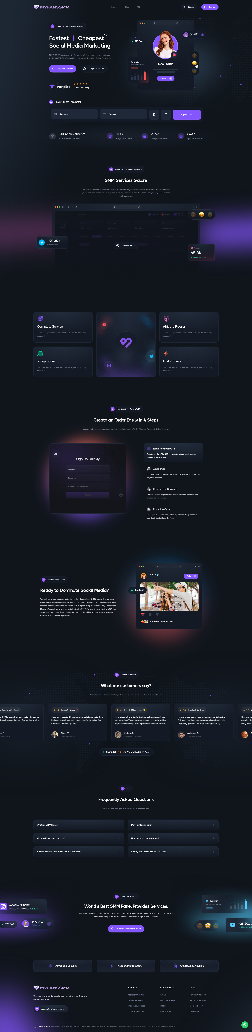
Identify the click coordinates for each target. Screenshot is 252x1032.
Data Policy (195, 1011)
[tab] (173, 452)
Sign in (187, 114)
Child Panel (165, 1011)
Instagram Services (136, 995)
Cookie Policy (196, 1006)
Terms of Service (198, 1000)
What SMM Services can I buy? (79, 838)
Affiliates (164, 1006)
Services (114, 7)
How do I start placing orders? (173, 838)
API (138, 7)
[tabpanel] (87, 478)
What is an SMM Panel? (79, 825)
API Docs (164, 995)
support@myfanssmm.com (49, 1009)
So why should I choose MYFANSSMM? (173, 852)
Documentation (167, 1000)
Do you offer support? (173, 825)
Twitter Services (135, 1000)
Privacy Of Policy (198, 995)
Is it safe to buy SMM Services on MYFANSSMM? (79, 852)
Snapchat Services (136, 1006)
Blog (127, 7)
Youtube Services (135, 1011)
